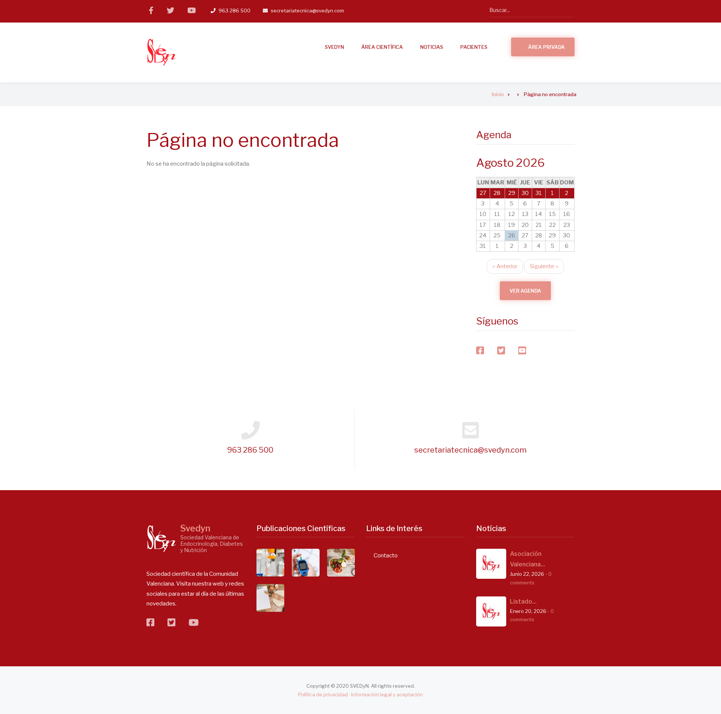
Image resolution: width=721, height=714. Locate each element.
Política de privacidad (323, 694)
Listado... (523, 601)
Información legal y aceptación (387, 694)
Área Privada (546, 47)
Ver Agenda (525, 291)
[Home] (161, 538)
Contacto (386, 555)
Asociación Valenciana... (527, 559)
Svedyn (195, 528)
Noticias (431, 47)
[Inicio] (161, 52)
